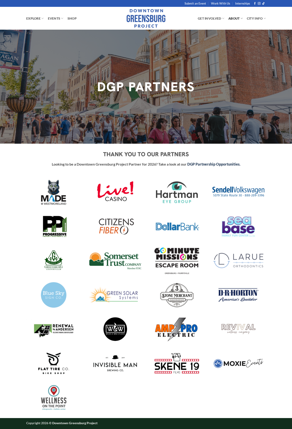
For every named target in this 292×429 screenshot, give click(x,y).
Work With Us (220, 3)
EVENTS (54, 18)
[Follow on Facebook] (254, 3)
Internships (242, 3)
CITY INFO (255, 18)
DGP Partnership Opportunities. (213, 164)
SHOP (72, 18)
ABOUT (234, 18)
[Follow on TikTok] (263, 3)
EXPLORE (33, 18)
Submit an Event (195, 3)
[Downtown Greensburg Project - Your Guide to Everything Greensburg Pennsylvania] (146, 18)
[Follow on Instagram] (259, 3)
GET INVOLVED (209, 18)
